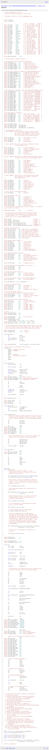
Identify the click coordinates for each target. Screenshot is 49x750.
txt (44, 748)
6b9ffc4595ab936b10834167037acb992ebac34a (24, 5)
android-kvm (4, 5)
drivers (40, 5)
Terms (14, 748)
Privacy (10, 748)
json (47, 748)
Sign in (46, 1)
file (26, 10)
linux (10, 5)
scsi (44, 5)
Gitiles (7, 748)
